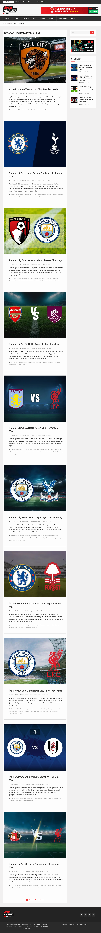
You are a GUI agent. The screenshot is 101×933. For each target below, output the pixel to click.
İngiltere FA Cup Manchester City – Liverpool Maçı (35, 690)
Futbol (16, 19)
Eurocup (20, 926)
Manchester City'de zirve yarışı (17, 540)
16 (36, 900)
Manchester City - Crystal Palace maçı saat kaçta (49, 538)
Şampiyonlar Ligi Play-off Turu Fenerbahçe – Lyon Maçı (86, 83)
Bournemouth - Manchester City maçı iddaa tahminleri (44, 278)
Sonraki (41, 900)
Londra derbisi (37, 197)
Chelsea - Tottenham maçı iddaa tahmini (21, 194)
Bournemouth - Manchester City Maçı (20, 278)
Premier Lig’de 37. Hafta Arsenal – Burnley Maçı (34, 344)
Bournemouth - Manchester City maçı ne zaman (21, 280)
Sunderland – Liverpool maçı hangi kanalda (37, 885)
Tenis (34, 19)
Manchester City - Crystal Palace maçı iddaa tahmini (22, 538)
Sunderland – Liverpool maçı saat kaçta (29, 887)
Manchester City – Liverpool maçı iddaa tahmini (37, 711)
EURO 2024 (36, 924)
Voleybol (42, 19)
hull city (32, 109)
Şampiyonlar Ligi (15, 924)
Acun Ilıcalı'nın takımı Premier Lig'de (20, 109)
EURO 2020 (26, 928)
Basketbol (26, 19)
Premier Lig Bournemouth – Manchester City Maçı (35, 260)
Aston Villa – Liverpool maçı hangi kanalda (36, 449)
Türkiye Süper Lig (43, 93)
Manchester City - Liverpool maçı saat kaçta (22, 709)
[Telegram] (89, 915)
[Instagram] (81, 915)
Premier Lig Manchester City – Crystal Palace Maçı (36, 517)
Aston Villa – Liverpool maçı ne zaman (26, 451)
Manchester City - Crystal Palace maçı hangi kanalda (44, 535)
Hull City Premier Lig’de (40, 109)
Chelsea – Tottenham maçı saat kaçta (23, 197)
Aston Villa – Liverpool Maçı (18, 449)
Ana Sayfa (7, 19)
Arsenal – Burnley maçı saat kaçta (51, 362)
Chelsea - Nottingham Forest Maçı (19, 625)
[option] (30, 2)
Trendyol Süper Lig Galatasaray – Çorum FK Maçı (29, 2)
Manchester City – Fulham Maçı (19, 798)
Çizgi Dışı (51, 19)
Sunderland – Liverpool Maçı (18, 885)
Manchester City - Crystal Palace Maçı (21, 535)
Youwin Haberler (28, 926)
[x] (93, 915)
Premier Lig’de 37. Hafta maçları (17, 364)
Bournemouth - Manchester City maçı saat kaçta (46, 280)
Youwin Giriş (44, 926)
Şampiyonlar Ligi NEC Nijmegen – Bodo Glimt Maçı (86, 72)
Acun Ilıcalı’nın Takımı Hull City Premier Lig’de (33, 89)
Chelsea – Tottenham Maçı (39, 194)
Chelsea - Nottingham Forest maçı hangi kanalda (41, 625)
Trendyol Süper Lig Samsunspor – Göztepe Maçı (86, 93)
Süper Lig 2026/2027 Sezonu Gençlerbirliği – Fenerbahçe (86, 104)
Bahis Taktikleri (63, 19)
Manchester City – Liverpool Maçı (42, 709)
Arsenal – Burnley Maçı (17, 362)
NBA (15, 926)
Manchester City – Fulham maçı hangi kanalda (39, 798)
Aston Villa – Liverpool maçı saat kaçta (46, 451)
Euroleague (9, 926)
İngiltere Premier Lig (33, 93)
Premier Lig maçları (32, 627)
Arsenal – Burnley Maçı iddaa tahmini (32, 362)
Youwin (73, 19)
